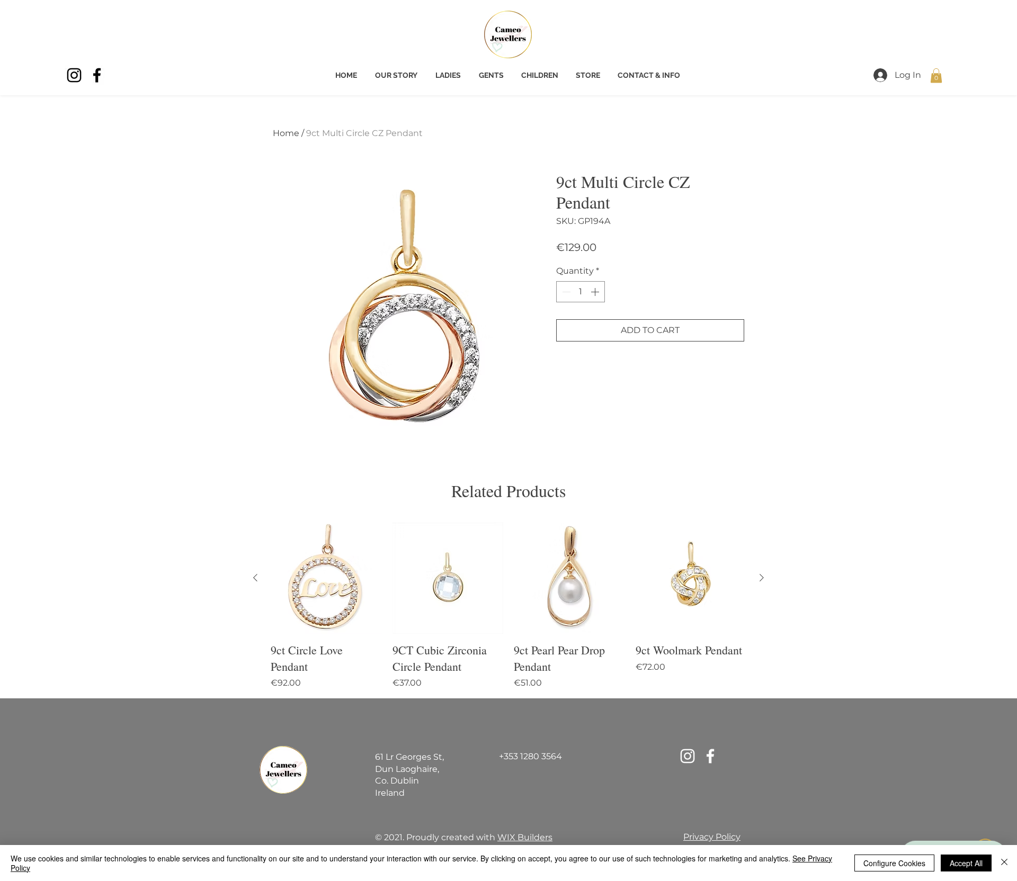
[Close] (1004, 863)
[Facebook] (96, 75)
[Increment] (595, 292)
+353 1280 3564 (530, 756)
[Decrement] (565, 292)
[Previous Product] (255, 577)
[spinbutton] (580, 292)
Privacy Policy (712, 837)
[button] (936, 75)
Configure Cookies (894, 863)
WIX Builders (524, 837)
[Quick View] (326, 578)
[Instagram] (74, 75)
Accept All (966, 863)
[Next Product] (761, 577)
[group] (508, 606)
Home (286, 133)
